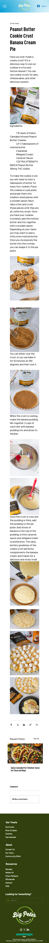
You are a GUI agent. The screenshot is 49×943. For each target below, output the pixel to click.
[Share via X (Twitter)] (17, 724)
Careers (8, 882)
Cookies (8, 833)
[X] (24, 929)
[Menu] (4, 6)
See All (36, 738)
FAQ (7, 886)
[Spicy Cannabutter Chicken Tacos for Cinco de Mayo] (25, 753)
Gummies (9, 827)
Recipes (8, 869)
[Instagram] (21, 929)
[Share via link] (30, 724)
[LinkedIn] (27, 929)
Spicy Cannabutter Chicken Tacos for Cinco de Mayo (25, 769)
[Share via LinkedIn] (24, 724)
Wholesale (10, 879)
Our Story (9, 853)
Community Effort (13, 856)
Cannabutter (10, 837)
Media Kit (9, 872)
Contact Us (10, 849)
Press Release (11, 876)
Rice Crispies (11, 830)
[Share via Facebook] (11, 724)
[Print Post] (37, 724)
